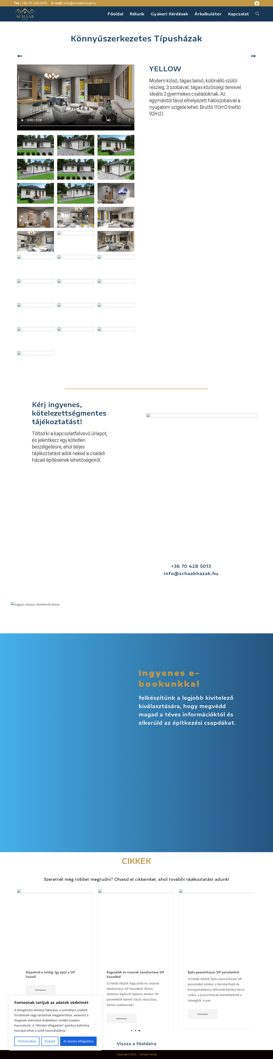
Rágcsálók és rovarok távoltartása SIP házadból (54, 974)
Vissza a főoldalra (136, 1043)
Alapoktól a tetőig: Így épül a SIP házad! (212, 974)
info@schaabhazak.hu (80, 3)
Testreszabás (26, 1041)
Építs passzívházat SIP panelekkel (132, 972)
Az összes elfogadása (78, 1041)
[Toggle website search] (257, 13)
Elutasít (50, 1041)
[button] (131, 1030)
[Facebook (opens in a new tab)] (256, 3)
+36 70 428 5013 (34, 3)
